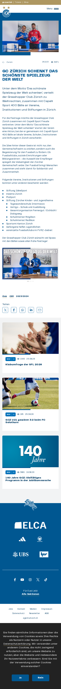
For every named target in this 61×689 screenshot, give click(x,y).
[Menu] (56, 9)
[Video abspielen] (30, 263)
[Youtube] (22, 580)
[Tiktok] (45, 580)
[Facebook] (15, 580)
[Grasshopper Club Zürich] (6, 11)
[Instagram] (30, 580)
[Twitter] (38, 580)
